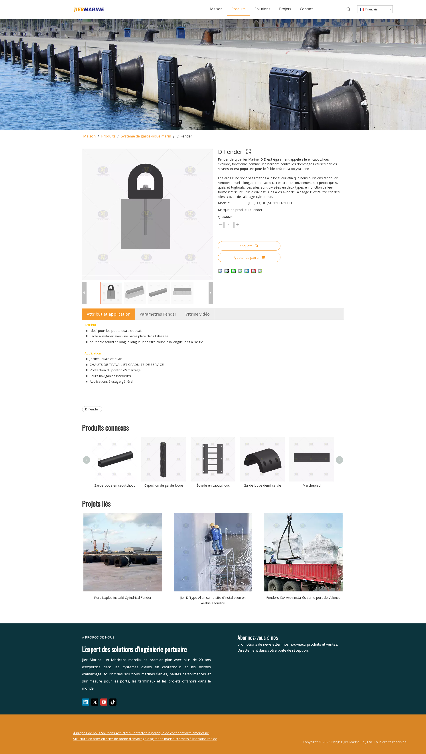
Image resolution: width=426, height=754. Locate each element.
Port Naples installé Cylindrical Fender (123, 597)
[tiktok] (112, 702)
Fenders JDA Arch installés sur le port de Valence (303, 597)
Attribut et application (108, 314)
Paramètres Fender (158, 314)
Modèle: (224, 203)
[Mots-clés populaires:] (349, 9)
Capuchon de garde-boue (163, 485)
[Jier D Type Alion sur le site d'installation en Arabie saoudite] (213, 552)
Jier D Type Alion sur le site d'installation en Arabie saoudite (213, 600)
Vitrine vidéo (197, 314)
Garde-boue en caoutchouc (114, 485)
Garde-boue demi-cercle (262, 485)
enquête (246, 246)
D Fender (92, 409)
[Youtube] (103, 702)
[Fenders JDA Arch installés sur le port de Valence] (303, 552)
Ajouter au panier (247, 257)
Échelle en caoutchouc (213, 485)
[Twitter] (94, 702)
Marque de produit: (232, 209)
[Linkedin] (85, 702)
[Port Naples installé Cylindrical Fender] (122, 552)
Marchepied (312, 485)
